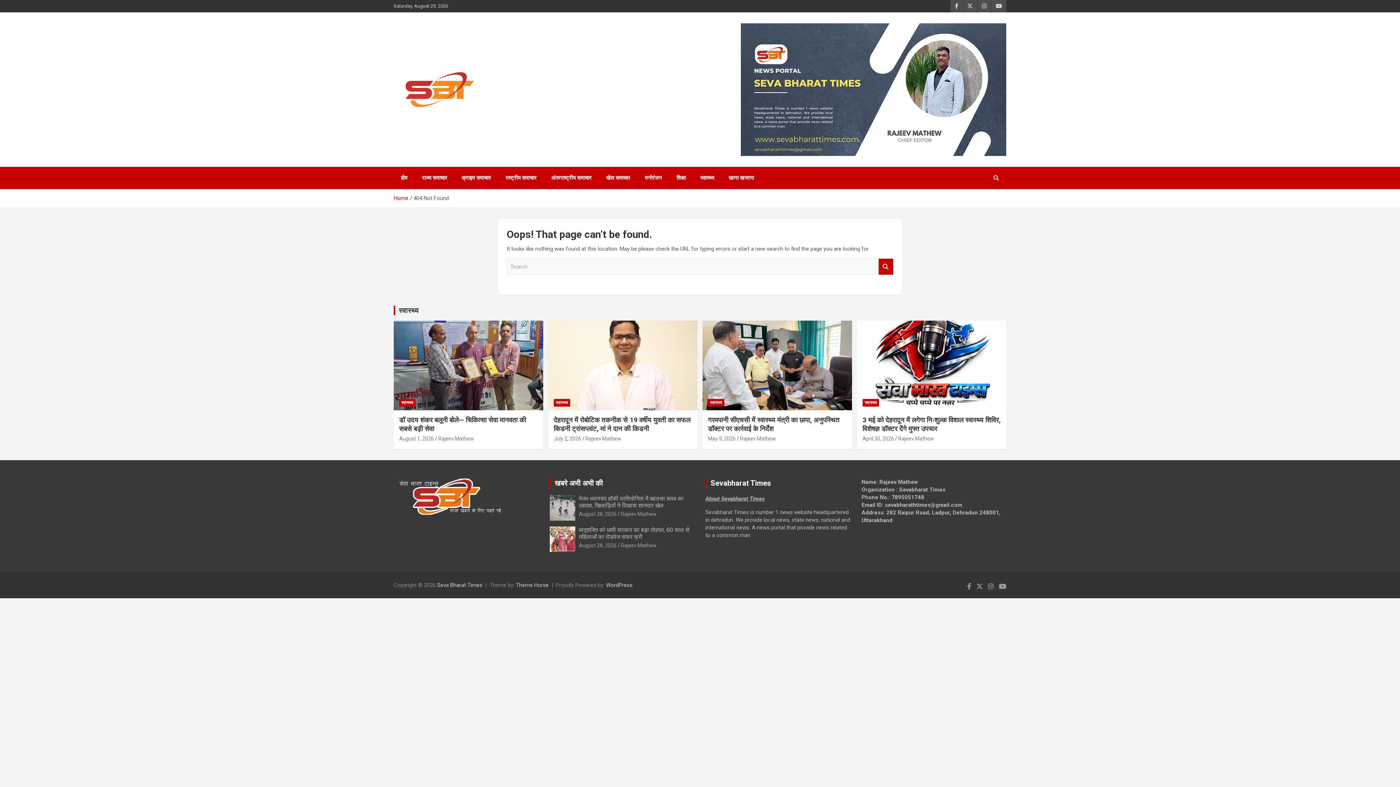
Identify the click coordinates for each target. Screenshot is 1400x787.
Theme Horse (532, 585)
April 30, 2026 (878, 439)
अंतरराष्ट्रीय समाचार (571, 178)
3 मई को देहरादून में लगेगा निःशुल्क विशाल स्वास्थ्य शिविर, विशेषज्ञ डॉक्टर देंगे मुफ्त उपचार (932, 424)
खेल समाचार (618, 178)
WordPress (619, 585)
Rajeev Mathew (456, 439)
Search (886, 267)
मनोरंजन (653, 178)
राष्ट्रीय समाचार (521, 178)
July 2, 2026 (567, 439)
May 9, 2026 (722, 439)
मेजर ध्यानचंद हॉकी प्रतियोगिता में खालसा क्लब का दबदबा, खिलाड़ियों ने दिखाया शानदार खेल (631, 502)
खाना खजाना (741, 178)
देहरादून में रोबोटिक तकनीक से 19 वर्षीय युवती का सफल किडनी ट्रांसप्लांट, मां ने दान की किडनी (622, 424)
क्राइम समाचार (476, 178)
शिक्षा (681, 178)
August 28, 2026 (598, 514)
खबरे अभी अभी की (579, 483)
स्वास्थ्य (707, 178)
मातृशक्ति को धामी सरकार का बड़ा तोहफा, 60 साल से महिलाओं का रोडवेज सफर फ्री (634, 533)
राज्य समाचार (434, 178)
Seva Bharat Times (459, 585)
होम (404, 178)
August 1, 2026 (416, 439)
